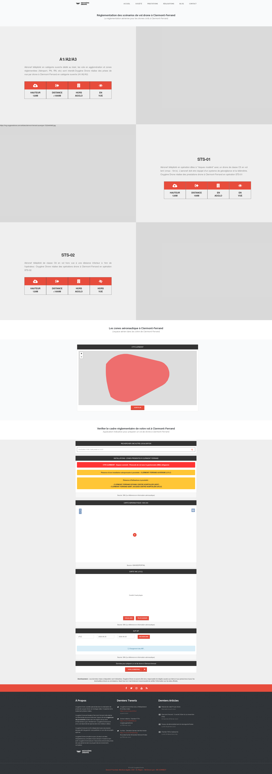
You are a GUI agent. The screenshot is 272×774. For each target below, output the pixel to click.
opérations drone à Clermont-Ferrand (81, 266)
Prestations (152, 4)
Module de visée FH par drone (171, 707)
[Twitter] (131, 688)
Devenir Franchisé (112, 770)
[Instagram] (136, 688)
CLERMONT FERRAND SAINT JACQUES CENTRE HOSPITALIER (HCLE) (136, 486)
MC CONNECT (161, 770)
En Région (139, 770)
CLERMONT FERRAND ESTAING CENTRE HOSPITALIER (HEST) (136, 484)
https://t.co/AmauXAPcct (128, 711)
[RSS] (146, 688)
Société (138, 4)
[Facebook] (126, 688)
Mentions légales (124, 770)
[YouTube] (141, 688)
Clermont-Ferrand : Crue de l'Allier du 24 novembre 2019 (178, 715)
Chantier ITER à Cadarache (170, 732)
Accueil (127, 4)
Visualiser (128, 618)
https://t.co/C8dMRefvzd (128, 721)
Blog (181, 4)
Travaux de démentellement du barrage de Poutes (177, 724)
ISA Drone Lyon (149, 770)
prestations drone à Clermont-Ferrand (204, 174)
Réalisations (168, 4)
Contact (193, 4)
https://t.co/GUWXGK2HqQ (129, 733)
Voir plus (137, 407)
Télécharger (142, 618)
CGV (133, 770)
